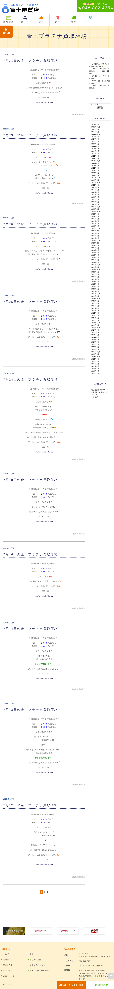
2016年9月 (95, 272)
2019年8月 (95, 216)
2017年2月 (95, 260)
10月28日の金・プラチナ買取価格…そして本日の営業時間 (99, 71)
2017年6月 (95, 250)
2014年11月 (95, 325)
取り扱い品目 (35, 960)
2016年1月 (95, 291)
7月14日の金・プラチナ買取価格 (30, 628)
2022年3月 (95, 158)
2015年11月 (95, 296)
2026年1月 (95, 124)
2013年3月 (95, 373)
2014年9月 (95, 330)
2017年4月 (95, 255)
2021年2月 (95, 173)
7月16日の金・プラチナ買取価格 (30, 554)
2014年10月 (95, 327)
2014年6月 (95, 337)
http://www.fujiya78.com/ (44, 102)
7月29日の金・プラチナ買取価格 (30, 135)
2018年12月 (95, 228)
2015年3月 (95, 315)
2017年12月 (95, 240)
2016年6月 (95, 279)
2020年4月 (95, 197)
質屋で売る (7, 965)
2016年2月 (95, 289)
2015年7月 (95, 306)
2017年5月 (95, 252)
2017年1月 (95, 262)
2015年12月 (95, 294)
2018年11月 (95, 231)
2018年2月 (95, 236)
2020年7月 (95, 190)
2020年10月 (95, 182)
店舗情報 (7, 960)
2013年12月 (95, 352)
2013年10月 (95, 356)
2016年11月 (95, 267)
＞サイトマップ (6, 984)
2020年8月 (95, 187)
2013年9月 (95, 359)
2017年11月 (95, 243)
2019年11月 (95, 209)
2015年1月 (95, 320)
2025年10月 (95, 127)
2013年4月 (95, 371)
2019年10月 (95, 211)
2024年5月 (95, 146)
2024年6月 (95, 144)
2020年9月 (95, 185)
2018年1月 (95, 238)
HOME (6, 954)
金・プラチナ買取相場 (39, 970)
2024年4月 (95, 149)
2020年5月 (95, 195)
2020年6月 (95, 192)
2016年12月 (95, 265)
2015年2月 (95, 318)
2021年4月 (95, 168)
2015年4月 (95, 313)
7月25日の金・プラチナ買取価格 (30, 301)
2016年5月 (95, 281)
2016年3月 (95, 286)
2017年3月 (95, 257)
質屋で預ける (8, 976)
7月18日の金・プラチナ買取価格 (30, 480)
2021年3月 (95, 170)
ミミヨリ (94, 395)
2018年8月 (95, 233)
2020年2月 (95, 202)
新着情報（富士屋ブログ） (100, 392)
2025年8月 (95, 132)
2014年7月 (95, 335)
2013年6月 (95, 366)
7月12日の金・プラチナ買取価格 (30, 805)
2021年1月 (95, 175)
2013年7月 (95, 364)
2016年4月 (95, 284)
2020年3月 (95, 199)
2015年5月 (95, 311)
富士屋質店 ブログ (37, 965)
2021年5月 (95, 166)
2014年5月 (95, 340)
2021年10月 (95, 161)
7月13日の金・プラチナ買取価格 (30, 709)
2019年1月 (95, 226)
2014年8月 (95, 332)
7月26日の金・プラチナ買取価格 (30, 224)
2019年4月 (95, 224)
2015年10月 (95, 298)
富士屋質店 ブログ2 (98, 390)
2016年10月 (95, 269)
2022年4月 (95, 156)
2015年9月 (95, 301)
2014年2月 (95, 347)
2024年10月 (95, 134)
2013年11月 (95, 354)
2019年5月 (95, 221)
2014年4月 (95, 342)
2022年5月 (95, 153)
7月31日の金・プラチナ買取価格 (30, 60)
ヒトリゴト (95, 397)
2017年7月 (95, 248)
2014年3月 (95, 344)
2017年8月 (95, 245)
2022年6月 (95, 151)
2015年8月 (95, 303)
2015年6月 (95, 308)
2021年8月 (95, 163)
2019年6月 (95, 219)
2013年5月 (95, 369)
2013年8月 (95, 361)
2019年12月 (95, 207)
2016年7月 (95, 277)
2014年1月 (95, 349)
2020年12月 (95, 178)
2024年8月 (95, 139)
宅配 (32, 954)
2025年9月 (95, 129)
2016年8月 (95, 274)
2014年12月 (95, 323)
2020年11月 (95, 180)
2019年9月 (95, 214)
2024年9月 (95, 136)
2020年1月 (95, 204)
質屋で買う (7, 970)
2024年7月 (95, 141)
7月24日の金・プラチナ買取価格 (30, 379)
